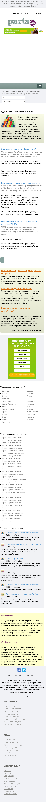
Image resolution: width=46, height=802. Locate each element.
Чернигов (30, 417)
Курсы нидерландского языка (14, 479)
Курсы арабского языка (11, 471)
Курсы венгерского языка (12, 508)
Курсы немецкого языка (11, 456)
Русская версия (30, 676)
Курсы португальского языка (13, 492)
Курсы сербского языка (11, 503)
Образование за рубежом (14, 745)
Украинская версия (15, 676)
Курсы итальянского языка (13, 451)
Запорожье (6, 401)
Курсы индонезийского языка (13, 482)
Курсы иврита (7, 477)
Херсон (30, 409)
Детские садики (9, 781)
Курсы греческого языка (11, 461)
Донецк (5, 396)
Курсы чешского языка (11, 495)
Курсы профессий (11, 742)
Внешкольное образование (14, 719)
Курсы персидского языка (12, 474)
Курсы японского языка (11, 443)
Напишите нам (7, 654)
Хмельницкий (32, 412)
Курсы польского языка (11, 497)
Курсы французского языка (13, 453)
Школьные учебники (11, 748)
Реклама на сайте (10, 794)
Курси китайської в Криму (22, 697)
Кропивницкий (8, 409)
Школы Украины (10, 755)
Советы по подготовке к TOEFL (16, 288)
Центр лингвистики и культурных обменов (20, 183)
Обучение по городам (12, 784)
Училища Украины (11, 714)
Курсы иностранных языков (13, 91)
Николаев (6, 422)
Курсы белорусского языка (12, 505)
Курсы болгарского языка (12, 500)
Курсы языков (9, 740)
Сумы (29, 399)
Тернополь (31, 401)
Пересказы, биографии (12, 717)
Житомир (6, 399)
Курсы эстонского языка (12, 484)
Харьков (30, 407)
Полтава (30, 393)
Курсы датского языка (11, 518)
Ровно (29, 396)
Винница (5, 391)
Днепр (4, 393)
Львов (4, 420)
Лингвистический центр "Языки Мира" (18, 149)
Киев (4, 407)
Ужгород (30, 404)
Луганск (5, 414)
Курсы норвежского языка (12, 490)
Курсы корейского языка (12, 466)
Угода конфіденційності (27, 680)
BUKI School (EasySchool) (9, 774)
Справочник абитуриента (13, 722)
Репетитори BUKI (10, 778)
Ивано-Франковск (9, 404)
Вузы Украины (9, 706)
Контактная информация (9, 790)
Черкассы (31, 414)
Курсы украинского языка (12, 440)
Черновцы (31, 420)
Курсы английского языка (12, 438)
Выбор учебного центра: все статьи (26, 330)
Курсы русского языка (11, 458)
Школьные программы (12, 724)
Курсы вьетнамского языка (13, 469)
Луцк (4, 417)
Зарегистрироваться (23, 13)
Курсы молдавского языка (12, 513)
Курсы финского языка (11, 510)
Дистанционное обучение (14, 750)
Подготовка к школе (11, 786)
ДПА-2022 (7, 771)
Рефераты (7, 753)
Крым (4, 412)
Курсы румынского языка (12, 516)
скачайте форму (29, 654)
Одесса (30, 391)
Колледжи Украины (11, 711)
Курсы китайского (33, 91)
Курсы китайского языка (12, 464)
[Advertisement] (23, 57)
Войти (39, 13)
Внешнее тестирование (12, 709)
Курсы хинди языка (9, 521)
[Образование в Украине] (22, 23)
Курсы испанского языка (12, 448)
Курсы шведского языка (11, 487)
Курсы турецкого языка (11, 445)
